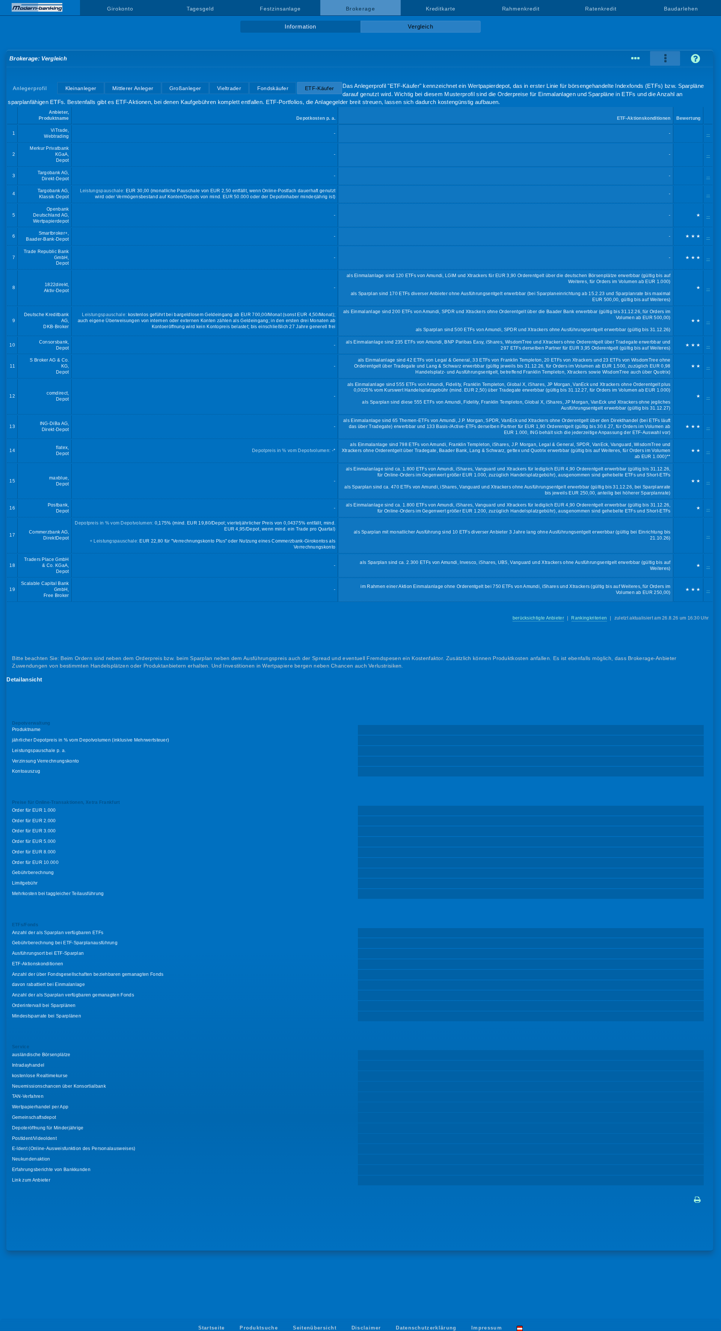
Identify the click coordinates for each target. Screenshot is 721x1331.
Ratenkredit (600, 9)
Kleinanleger (81, 88)
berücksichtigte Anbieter (538, 618)
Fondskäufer (272, 88)
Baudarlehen (681, 9)
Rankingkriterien (589, 618)
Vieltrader (229, 88)
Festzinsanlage (280, 9)
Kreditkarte (441, 9)
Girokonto (120, 9)
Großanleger (185, 88)
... (708, 133)
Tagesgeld (200, 9)
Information (300, 27)
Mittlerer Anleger (132, 88)
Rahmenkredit (521, 9)
